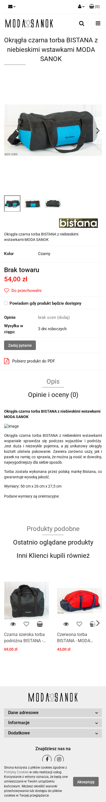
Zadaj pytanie (20, 345)
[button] (94, 7)
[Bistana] (78, 223)
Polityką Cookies (16, 772)
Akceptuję (86, 782)
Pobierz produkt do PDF (33, 361)
